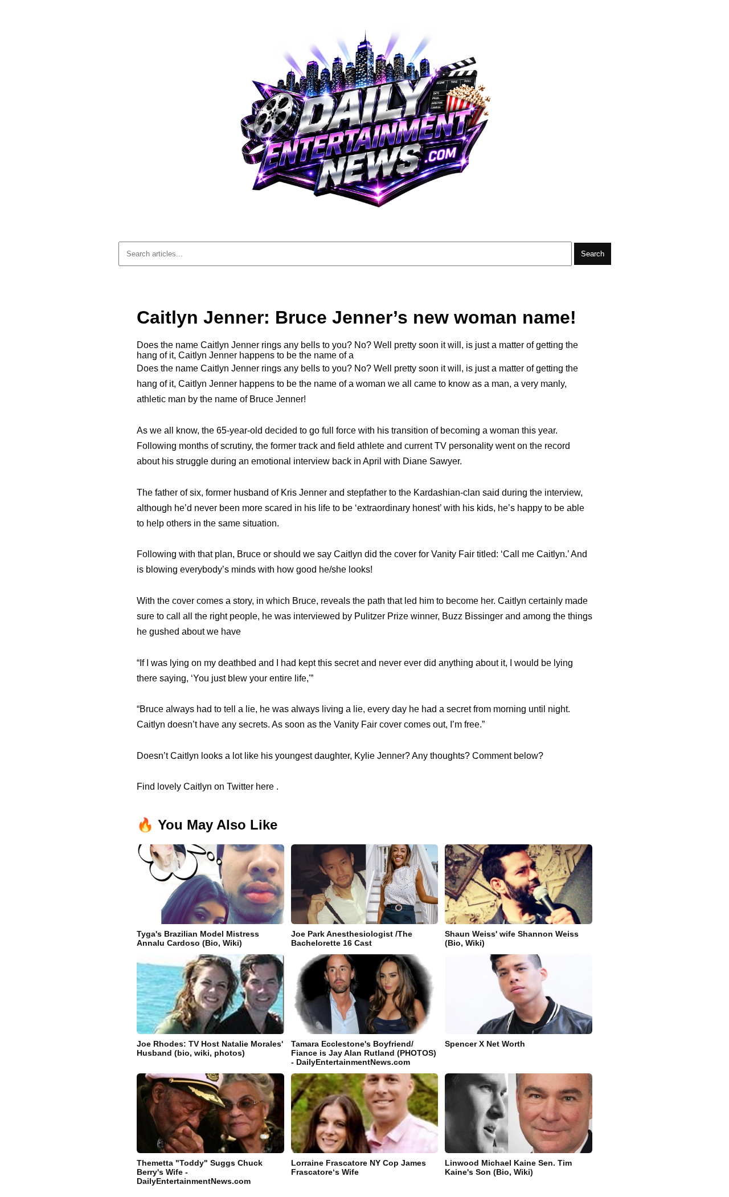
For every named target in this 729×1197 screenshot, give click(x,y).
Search (592, 254)
